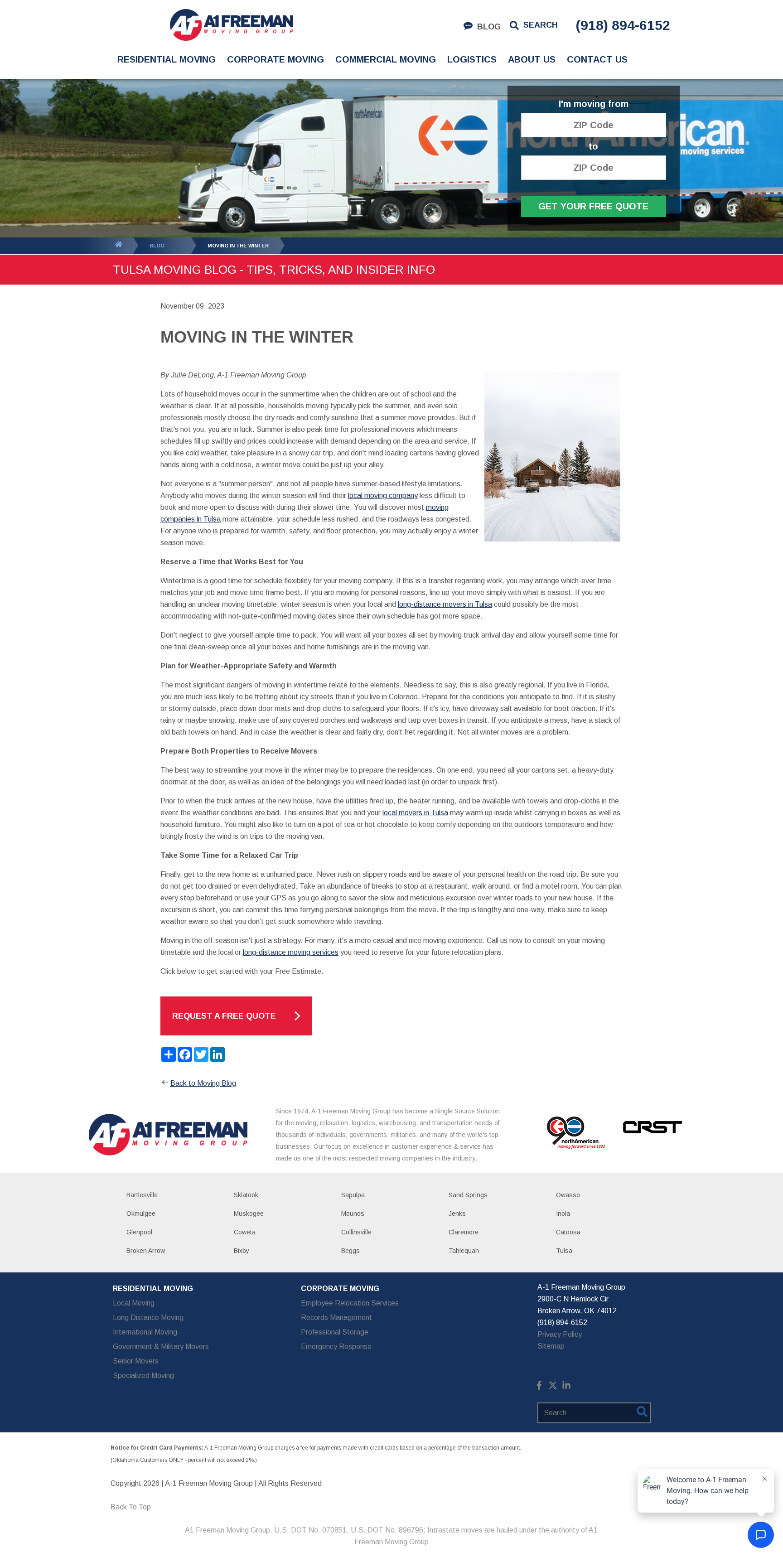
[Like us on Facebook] (539, 1387)
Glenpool (139, 1232)
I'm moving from (593, 104)
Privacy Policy (559, 1334)
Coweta (245, 1232)
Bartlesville (142, 1195)
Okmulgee (140, 1213)
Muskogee (249, 1213)
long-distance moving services (290, 952)
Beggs (350, 1250)
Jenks (457, 1213)
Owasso (568, 1195)
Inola (563, 1213)
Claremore (463, 1232)
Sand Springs (468, 1195)
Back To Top (131, 1507)
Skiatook (246, 1195)
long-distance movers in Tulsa (445, 604)
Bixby (241, 1250)
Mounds (352, 1213)
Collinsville (356, 1232)
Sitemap (551, 1346)
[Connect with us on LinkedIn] (566, 1387)
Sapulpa (353, 1195)
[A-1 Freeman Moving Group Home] (231, 25)
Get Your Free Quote (593, 206)
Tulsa (564, 1250)
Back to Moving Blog (203, 1083)
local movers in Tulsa (415, 813)
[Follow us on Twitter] (552, 1387)
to (593, 146)
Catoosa (568, 1232)
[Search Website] (642, 1413)
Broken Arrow (145, 1250)
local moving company (383, 495)
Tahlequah (464, 1250)
